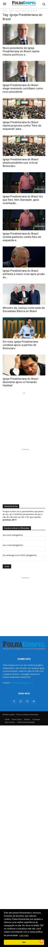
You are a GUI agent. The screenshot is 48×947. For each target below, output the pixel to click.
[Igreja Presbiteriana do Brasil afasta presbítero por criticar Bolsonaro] (24, 145)
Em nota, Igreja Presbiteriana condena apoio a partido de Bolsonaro (20, 345)
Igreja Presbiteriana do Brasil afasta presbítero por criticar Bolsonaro (20, 163)
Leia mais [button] (24, 935)
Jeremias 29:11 (10, 520)
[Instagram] (20, 701)
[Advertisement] (24, 418)
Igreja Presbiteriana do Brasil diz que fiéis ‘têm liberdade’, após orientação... (23, 200)
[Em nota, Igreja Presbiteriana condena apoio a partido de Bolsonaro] (24, 327)
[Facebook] (14, 701)
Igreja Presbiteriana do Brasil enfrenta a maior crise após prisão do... (24, 274)
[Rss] (33, 701)
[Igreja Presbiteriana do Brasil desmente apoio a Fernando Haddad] (24, 365)
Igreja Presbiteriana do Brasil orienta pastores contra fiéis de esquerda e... (22, 237)
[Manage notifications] (42, 941)
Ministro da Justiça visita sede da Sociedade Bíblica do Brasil (24, 309)
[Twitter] (27, 701)
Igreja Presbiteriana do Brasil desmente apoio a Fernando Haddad (20, 382)
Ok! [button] (24, 942)
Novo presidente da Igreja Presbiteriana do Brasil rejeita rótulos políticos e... (21, 51)
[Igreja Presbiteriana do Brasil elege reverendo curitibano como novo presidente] (24, 71)
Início (5, 11)
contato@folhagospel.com (22, 682)
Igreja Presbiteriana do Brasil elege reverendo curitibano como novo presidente (23, 88)
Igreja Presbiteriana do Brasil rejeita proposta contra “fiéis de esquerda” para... (22, 125)
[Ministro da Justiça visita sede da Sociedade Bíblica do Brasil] (24, 294)
